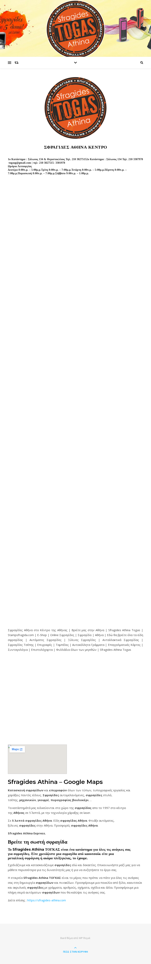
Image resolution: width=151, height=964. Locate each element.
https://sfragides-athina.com (46, 900)
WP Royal (84, 938)
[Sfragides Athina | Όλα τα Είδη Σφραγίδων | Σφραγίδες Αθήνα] (75, 29)
